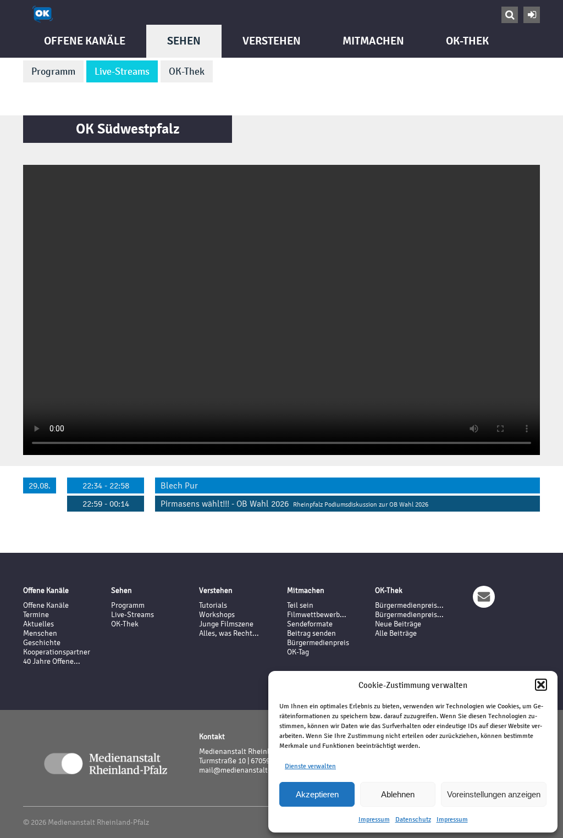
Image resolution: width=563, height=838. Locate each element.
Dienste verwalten (310, 766)
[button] (541, 684)
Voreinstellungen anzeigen (493, 794)
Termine (36, 614)
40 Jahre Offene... (51, 661)
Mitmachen (373, 41)
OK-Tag (298, 652)
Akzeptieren (317, 794)
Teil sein (300, 605)
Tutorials (213, 605)
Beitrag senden (311, 633)
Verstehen (271, 41)
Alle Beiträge (396, 633)
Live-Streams (122, 71)
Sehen (184, 41)
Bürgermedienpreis (318, 642)
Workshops (217, 614)
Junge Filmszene (226, 624)
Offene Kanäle (84, 41)
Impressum (374, 819)
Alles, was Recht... (229, 633)
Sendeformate (310, 624)
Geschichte (41, 642)
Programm (53, 71)
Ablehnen (398, 794)
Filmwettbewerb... (316, 614)
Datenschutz (413, 819)
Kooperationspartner (56, 652)
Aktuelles (38, 624)
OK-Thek (187, 71)
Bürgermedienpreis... (409, 605)
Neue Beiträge (398, 624)
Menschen (40, 633)
